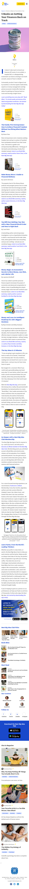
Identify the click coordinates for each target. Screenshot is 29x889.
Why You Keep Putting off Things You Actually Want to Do (13, 773)
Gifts (10, 877)
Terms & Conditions (11, 878)
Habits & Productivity (13, 776)
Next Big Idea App (12, 385)
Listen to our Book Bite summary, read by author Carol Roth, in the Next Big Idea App (14, 246)
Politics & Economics (12, 23)
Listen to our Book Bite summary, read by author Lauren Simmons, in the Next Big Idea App (13, 201)
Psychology (11, 852)
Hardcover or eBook (16, 485)
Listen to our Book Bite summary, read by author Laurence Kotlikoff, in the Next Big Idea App (12, 294)
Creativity (19, 813)
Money (4, 23)
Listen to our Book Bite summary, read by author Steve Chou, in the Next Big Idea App (14, 153)
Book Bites (5, 776)
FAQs (18, 877)
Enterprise (22, 877)
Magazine (3, 11)
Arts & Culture (5, 813)
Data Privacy (18, 878)
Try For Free (21, 3)
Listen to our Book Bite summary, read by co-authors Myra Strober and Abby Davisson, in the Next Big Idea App (13, 344)
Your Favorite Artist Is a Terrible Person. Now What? (13, 809)
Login (23, 878)
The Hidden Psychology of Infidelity (11, 848)
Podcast (14, 877)
